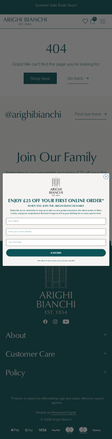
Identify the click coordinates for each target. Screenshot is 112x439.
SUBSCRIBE (56, 252)
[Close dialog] (106, 176)
